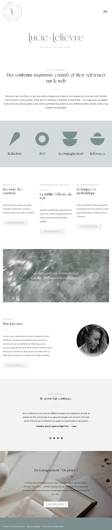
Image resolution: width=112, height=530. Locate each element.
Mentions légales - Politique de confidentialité (45, 526)
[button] (50, 438)
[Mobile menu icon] (105, 11)
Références (97, 154)
